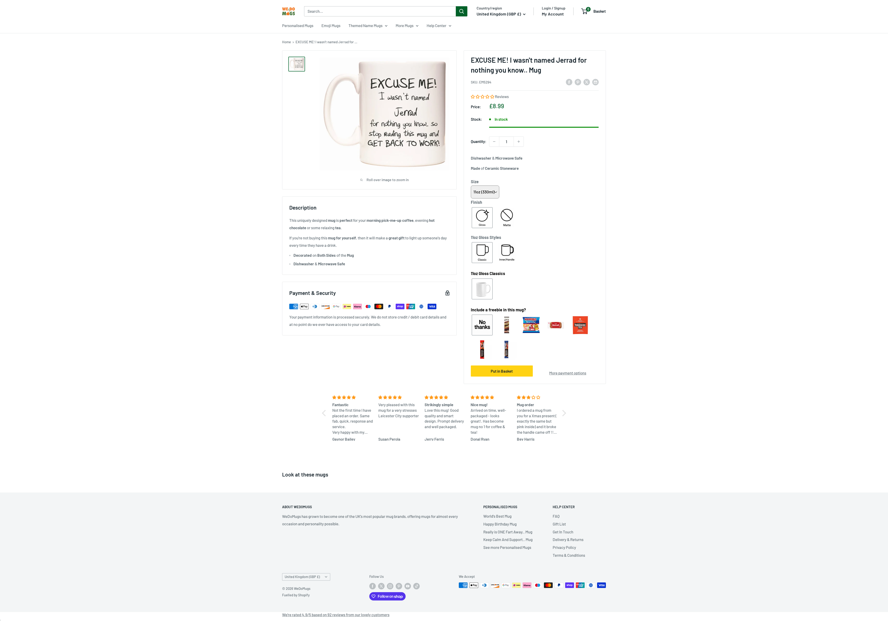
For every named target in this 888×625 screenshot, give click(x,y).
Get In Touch (563, 531)
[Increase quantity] (519, 141)
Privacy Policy (564, 547)
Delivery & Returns (568, 539)
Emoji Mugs (330, 25)
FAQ (556, 516)
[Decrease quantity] (494, 141)
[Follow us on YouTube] (407, 585)
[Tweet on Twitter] (586, 81)
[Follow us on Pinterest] (399, 585)
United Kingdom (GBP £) (302, 577)
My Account (553, 13)
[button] (483, 96)
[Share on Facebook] (569, 81)
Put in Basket (502, 371)
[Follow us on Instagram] (390, 585)
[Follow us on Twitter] (381, 585)
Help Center (436, 25)
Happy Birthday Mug (500, 524)
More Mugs (404, 25)
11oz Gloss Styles (486, 237)
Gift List (559, 524)
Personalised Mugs (297, 25)
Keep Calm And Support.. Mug (508, 539)
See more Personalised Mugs (507, 547)
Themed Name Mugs (365, 25)
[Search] (461, 11)
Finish (476, 202)
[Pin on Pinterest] (578, 81)
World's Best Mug (497, 516)
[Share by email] (595, 81)
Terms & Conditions (569, 555)
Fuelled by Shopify (296, 595)
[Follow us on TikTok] (416, 585)
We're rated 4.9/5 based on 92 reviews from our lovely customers (335, 614)
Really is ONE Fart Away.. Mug (507, 531)
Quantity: (478, 141)
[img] (352, 397)
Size (475, 181)
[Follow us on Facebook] (372, 585)
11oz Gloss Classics (488, 273)
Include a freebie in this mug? (498, 309)
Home (286, 42)
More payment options (567, 373)
